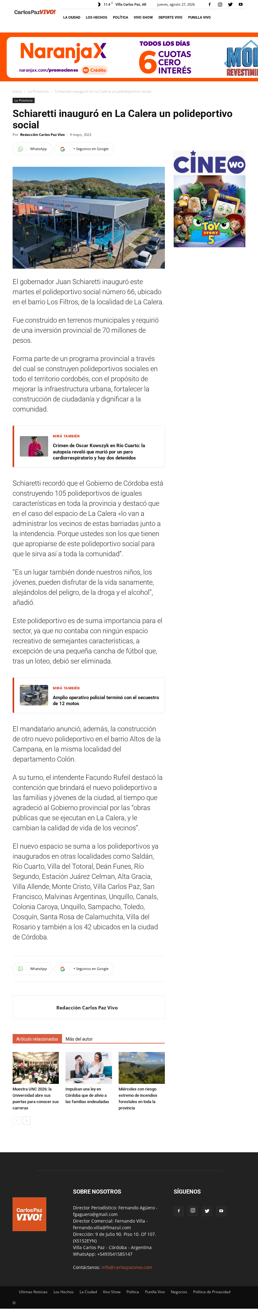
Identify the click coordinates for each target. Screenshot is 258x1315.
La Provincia (38, 91)
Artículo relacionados (37, 1039)
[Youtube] (240, 4)
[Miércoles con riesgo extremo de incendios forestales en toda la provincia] (142, 1068)
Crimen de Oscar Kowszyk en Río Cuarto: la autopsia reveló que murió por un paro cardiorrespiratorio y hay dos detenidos (99, 452)
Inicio (17, 91)
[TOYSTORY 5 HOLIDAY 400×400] (209, 245)
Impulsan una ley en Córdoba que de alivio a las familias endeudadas (87, 1095)
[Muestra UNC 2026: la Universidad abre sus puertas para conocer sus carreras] (36, 1068)
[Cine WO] (209, 172)
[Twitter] (230, 4)
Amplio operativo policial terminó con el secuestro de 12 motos (106, 701)
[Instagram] (220, 4)
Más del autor (79, 1039)
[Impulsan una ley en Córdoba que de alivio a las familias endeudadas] (88, 1068)
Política (120, 17)
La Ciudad (71, 17)
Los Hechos (96, 17)
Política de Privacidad (211, 1292)
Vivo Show (143, 17)
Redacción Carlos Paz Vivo (42, 134)
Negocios (179, 1292)
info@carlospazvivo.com (127, 1267)
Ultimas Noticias (33, 1292)
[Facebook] (209, 4)
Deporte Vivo (170, 17)
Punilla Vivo (199, 17)
